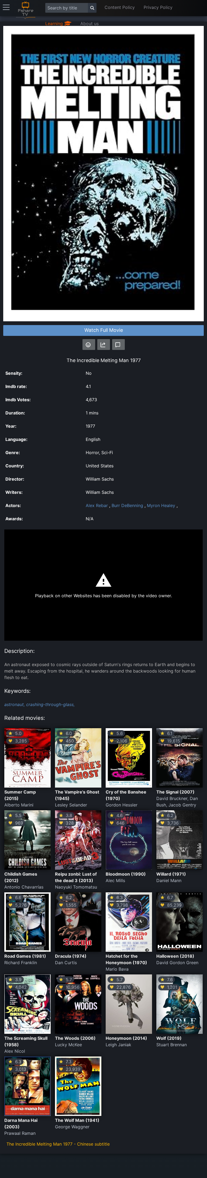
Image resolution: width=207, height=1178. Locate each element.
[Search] (92, 8)
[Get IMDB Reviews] (88, 344)
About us (89, 23)
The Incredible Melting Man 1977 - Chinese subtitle (58, 1144)
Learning (54, 23)
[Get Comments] (118, 344)
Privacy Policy (158, 7)
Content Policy (120, 7)
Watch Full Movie (103, 330)
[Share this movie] (103, 344)
